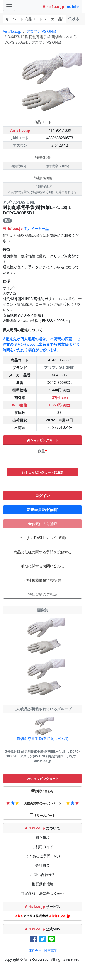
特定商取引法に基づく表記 (42, 893)
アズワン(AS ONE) (41, 31)
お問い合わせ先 (42, 874)
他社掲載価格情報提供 (42, 580)
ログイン (42, 495)
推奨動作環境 (42, 883)
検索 (75, 18)
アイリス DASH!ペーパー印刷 (42, 537)
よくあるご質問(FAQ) (42, 856)
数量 (42, 450)
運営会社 (35, 950)
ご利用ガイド (42, 846)
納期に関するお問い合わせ (42, 566)
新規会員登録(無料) (42, 509)
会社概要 (42, 865)
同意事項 (42, 837)
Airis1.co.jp (12, 31)
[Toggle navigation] (9, 6)
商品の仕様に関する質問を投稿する (43, 551)
